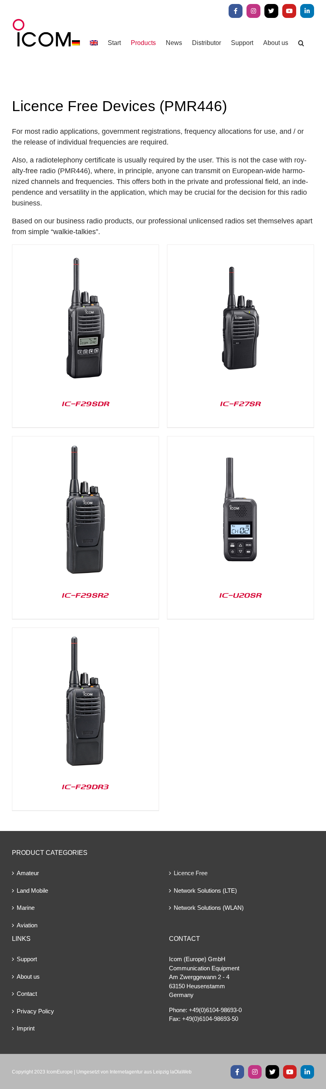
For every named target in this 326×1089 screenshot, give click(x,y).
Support (27, 959)
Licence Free (191, 873)
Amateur (28, 873)
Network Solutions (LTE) (205, 890)
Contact (27, 993)
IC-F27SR (240, 403)
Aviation (27, 925)
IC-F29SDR (85, 403)
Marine (26, 907)
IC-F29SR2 (85, 595)
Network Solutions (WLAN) (209, 907)
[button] (301, 42)
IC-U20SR (240, 595)
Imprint (26, 1028)
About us (28, 976)
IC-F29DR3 (85, 786)
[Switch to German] (76, 42)
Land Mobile (32, 890)
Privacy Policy (35, 1011)
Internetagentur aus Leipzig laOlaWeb (151, 1072)
